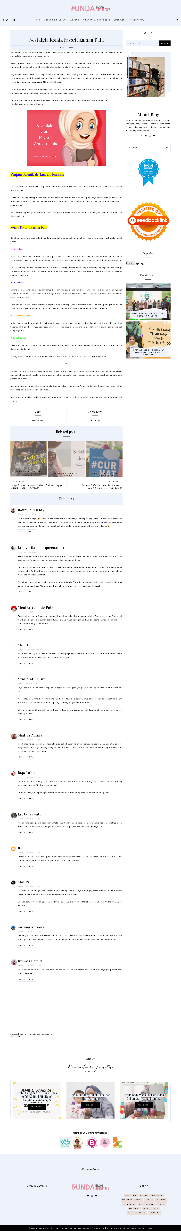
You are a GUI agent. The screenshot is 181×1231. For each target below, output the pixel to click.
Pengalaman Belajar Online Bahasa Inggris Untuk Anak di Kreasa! (37, 486)
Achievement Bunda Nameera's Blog (90, 20)
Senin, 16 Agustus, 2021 (29, 740)
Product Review (150, 1208)
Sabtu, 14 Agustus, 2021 (29, 649)
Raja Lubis (26, 773)
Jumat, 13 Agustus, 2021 (29, 612)
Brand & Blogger (120, 1228)
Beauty (143, 1195)
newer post (19, 482)
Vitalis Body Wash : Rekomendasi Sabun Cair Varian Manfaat (144, 1096)
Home (38, 20)
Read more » (37, 1107)
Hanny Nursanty (31, 510)
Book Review (38, 420)
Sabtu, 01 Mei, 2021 (27, 514)
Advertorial (137, 20)
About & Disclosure (55, 20)
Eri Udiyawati (29, 814)
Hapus (32, 532)
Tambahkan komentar (110, 995)
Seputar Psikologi (137, 1213)
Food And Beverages (132, 1200)
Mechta (24, 645)
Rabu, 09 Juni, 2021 (27, 552)
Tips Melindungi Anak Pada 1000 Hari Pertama (90, 1096)
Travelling (154, 1213)
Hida (21, 848)
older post (114, 482)
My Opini (161, 1204)
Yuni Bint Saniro (32, 679)
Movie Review (129, 1204)
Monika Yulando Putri (36, 607)
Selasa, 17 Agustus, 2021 (30, 931)
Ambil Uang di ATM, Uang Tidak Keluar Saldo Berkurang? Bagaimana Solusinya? (37, 1096)
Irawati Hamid (30, 961)
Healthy (149, 1200)
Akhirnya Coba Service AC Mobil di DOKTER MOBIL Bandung (101, 486)
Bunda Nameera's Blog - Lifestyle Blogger (59, 1228)
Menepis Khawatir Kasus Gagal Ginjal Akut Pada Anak (148, 315)
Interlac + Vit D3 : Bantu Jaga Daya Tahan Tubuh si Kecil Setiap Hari (148, 352)
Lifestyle (119, 20)
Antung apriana (31, 927)
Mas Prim (26, 882)
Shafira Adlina (30, 735)
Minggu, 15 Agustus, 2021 (30, 683)
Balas (22, 532)
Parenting (134, 1208)
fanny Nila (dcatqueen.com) (41, 547)
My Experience (146, 1204)
